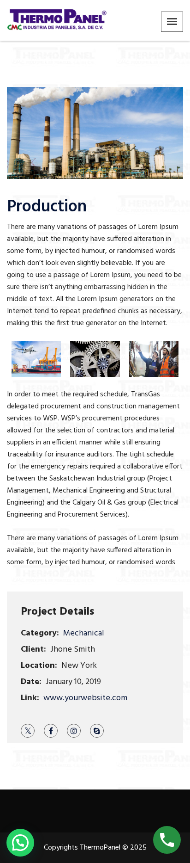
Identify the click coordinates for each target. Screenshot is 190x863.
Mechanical (83, 633)
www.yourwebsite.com (85, 698)
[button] (20, 843)
